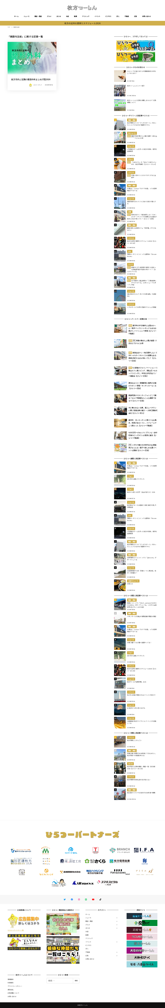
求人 (117, 16)
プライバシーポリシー (15, 986)
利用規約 (10, 983)
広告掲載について (13, 993)
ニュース (26, 16)
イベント (97, 16)
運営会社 (10, 990)
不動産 (127, 16)
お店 (67, 16)
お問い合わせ (146, 16)
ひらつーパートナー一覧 (16, 930)
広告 (135, 16)
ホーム (16, 16)
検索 (76, 981)
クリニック (85, 16)
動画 (75, 16)
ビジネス (108, 16)
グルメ (49, 16)
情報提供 (10, 979)
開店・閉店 (38, 16)
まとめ (58, 16)
